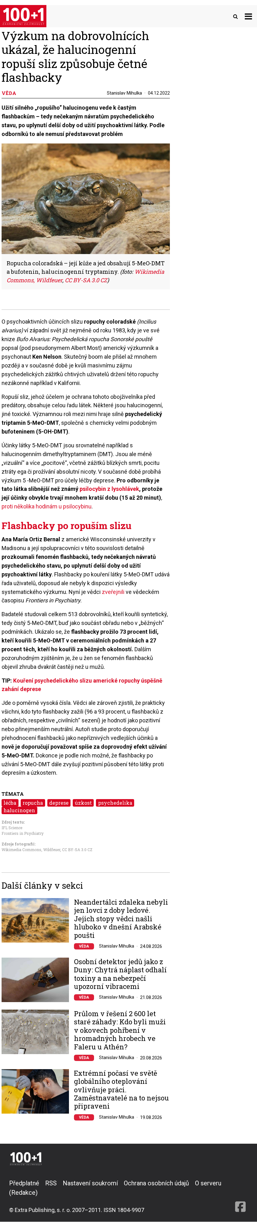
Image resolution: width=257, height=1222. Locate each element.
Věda (84, 946)
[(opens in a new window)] (240, 1196)
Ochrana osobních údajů (156, 1183)
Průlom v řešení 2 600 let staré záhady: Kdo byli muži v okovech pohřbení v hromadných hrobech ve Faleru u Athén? (120, 1030)
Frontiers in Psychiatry (23, 833)
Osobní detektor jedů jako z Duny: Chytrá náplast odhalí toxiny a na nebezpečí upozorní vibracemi (120, 974)
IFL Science (12, 827)
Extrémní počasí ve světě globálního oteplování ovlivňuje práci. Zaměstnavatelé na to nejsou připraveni (121, 1089)
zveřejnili (113, 592)
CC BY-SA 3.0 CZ (86, 280)
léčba (9, 802)
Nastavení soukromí (90, 1183)
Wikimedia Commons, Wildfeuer (31, 849)
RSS (51, 1183)
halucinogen (19, 810)
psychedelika (115, 802)
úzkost (83, 802)
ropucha (33, 802)
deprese (59, 802)
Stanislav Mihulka (124, 93)
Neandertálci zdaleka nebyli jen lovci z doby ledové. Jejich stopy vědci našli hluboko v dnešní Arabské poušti (121, 918)
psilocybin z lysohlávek (109, 489)
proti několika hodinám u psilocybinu (47, 506)
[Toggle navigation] (248, 16)
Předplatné (24, 1183)
